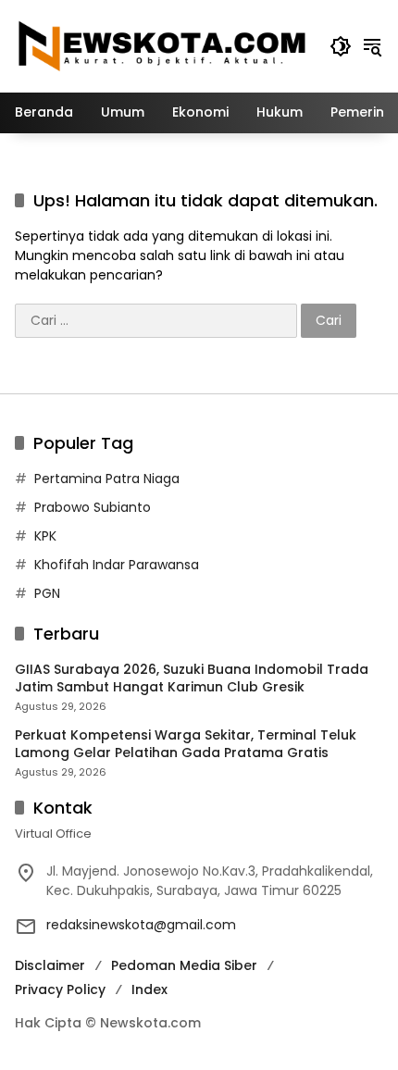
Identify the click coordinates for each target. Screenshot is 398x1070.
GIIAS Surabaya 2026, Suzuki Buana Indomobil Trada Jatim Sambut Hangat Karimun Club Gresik (191, 679)
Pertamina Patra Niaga (107, 478)
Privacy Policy (60, 989)
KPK (45, 536)
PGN (47, 593)
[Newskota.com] (163, 45)
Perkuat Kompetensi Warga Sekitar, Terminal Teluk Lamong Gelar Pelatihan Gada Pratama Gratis (185, 745)
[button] (341, 46)
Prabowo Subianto (92, 507)
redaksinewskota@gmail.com (141, 924)
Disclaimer (50, 965)
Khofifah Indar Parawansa (116, 564)
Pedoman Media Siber (184, 965)
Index (149, 989)
